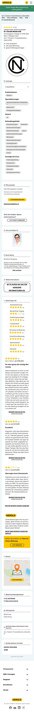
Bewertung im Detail (17, 412)
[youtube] (15, 707)
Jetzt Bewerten (17, 545)
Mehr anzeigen (17, 270)
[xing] (23, 707)
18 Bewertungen (8, 29)
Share (6, 650)
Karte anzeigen (17, 579)
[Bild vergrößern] (26, 235)
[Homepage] (7, 2)
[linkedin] (19, 707)
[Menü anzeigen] (31, 3)
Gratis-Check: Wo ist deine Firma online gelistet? (17, 8)
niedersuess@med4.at (11, 204)
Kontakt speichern (10, 647)
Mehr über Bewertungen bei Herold (16, 532)
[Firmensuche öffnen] (26, 2)
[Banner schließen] (32, 7)
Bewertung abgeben (20, 29)
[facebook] (10, 707)
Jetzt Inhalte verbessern (17, 220)
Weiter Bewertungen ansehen (17, 506)
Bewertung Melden (17, 413)
